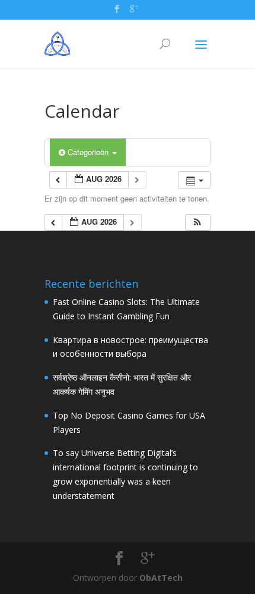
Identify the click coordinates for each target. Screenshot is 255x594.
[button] (197, 223)
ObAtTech (161, 577)
